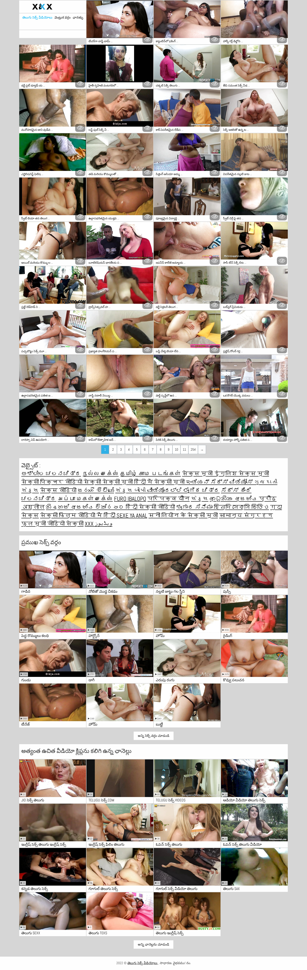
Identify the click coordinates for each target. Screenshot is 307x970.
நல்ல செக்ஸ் (100, 473)
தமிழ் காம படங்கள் (150, 473)
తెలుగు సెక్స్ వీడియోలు (37, 17)
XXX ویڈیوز (98, 524)
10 (176, 449)
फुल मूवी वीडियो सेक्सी (52, 524)
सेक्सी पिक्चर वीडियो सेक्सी (61, 482)
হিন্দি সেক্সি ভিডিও (241, 507)
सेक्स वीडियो (58, 490)
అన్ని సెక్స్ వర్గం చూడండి (153, 736)
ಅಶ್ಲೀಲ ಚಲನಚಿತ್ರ (51, 473)
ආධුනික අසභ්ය (234, 498)
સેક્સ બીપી (131, 490)
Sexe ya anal (132, 515)
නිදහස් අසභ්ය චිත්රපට (86, 507)
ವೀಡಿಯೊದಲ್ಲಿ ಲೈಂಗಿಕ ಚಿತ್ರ (183, 490)
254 (193, 449)
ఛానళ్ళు (78, 17)
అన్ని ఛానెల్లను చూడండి (153, 944)
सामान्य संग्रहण (246, 515)
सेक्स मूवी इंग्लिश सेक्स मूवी (225, 473)
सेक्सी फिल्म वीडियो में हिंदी (78, 515)
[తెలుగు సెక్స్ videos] (53, 6)
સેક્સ (199, 498)
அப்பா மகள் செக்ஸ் (85, 498)
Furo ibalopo (130, 498)
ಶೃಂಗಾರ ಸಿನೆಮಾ (195, 507)
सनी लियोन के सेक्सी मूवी (183, 515)
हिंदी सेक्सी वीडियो (150, 507)
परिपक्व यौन (168, 498)
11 (184, 449)
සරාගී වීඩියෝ (96, 490)
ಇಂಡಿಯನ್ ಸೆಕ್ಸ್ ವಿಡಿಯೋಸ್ (220, 482)
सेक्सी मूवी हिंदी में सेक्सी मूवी (144, 482)
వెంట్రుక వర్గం (63, 17)
